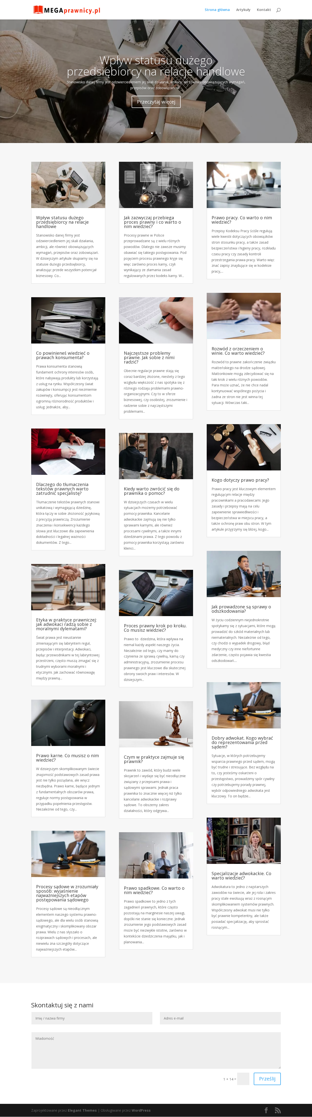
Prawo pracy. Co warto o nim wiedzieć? (242, 220)
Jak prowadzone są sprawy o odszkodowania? (241, 609)
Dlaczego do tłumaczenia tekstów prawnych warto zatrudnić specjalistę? (62, 488)
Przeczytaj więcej (156, 101)
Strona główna (217, 10)
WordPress (141, 1110)
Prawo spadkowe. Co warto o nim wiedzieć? (154, 890)
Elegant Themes (82, 1110)
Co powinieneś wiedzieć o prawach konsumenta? (62, 355)
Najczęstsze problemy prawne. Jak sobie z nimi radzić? (149, 357)
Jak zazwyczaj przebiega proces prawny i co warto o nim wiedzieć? (152, 222)
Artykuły (243, 10)
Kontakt (264, 10)
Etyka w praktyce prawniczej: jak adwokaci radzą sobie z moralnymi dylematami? (66, 624)
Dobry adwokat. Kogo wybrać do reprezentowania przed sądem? (242, 742)
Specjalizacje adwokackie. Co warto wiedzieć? (241, 875)
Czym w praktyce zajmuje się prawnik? (154, 759)
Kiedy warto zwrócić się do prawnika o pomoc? (151, 491)
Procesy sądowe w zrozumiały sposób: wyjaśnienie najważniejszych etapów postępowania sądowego (67, 893)
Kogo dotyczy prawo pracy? (240, 480)
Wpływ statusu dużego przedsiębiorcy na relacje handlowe (156, 65)
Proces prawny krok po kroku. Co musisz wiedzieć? (155, 628)
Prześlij (267, 1078)
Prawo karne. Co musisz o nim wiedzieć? (67, 758)
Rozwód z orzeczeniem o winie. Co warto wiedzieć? (238, 351)
